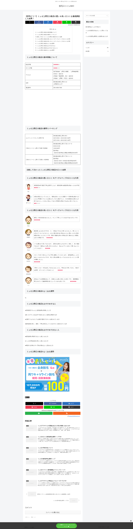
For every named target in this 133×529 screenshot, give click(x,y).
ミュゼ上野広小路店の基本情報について (47, 32)
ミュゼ (28, 397)
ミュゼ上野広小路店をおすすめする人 (46, 45)
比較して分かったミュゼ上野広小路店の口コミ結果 (49, 36)
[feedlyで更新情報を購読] (39, 413)
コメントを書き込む (53, 512)
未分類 (97, 51)
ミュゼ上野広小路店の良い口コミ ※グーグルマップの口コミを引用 (53, 41)
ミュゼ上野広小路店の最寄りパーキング (47, 34)
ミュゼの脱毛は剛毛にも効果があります (97, 36)
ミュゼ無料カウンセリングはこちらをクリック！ (66, 525)
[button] (75, 22)
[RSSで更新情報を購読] (66, 413)
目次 (51, 29)
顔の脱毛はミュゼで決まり (93, 27)
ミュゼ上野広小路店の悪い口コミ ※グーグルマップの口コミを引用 (53, 39)
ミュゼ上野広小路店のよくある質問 (45, 43)
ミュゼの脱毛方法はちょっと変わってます (97, 31)
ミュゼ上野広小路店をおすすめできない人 (47, 48)
